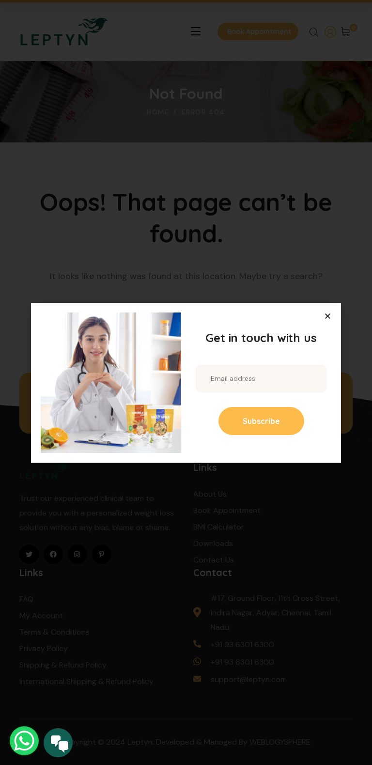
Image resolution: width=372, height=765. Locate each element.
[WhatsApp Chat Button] (24, 740)
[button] (327, 316)
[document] (186, 382)
